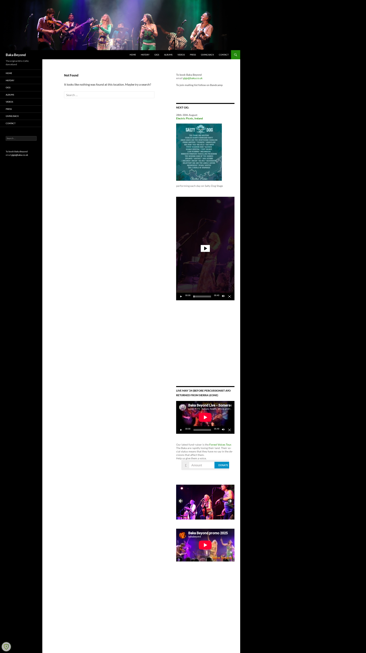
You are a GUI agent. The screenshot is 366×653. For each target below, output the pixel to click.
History (145, 54)
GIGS (156, 54)
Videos (181, 54)
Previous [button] (181, 501)
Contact (224, 54)
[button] (205, 248)
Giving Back (207, 54)
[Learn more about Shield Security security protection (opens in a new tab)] (6, 646)
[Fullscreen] (229, 296)
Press (193, 54)
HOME (133, 54)
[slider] (202, 296)
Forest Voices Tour (220, 444)
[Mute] (223, 296)
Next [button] (230, 501)
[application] (205, 248)
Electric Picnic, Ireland (189, 118)
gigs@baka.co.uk (192, 78)
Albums (168, 54)
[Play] (181, 296)
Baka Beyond (16, 55)
